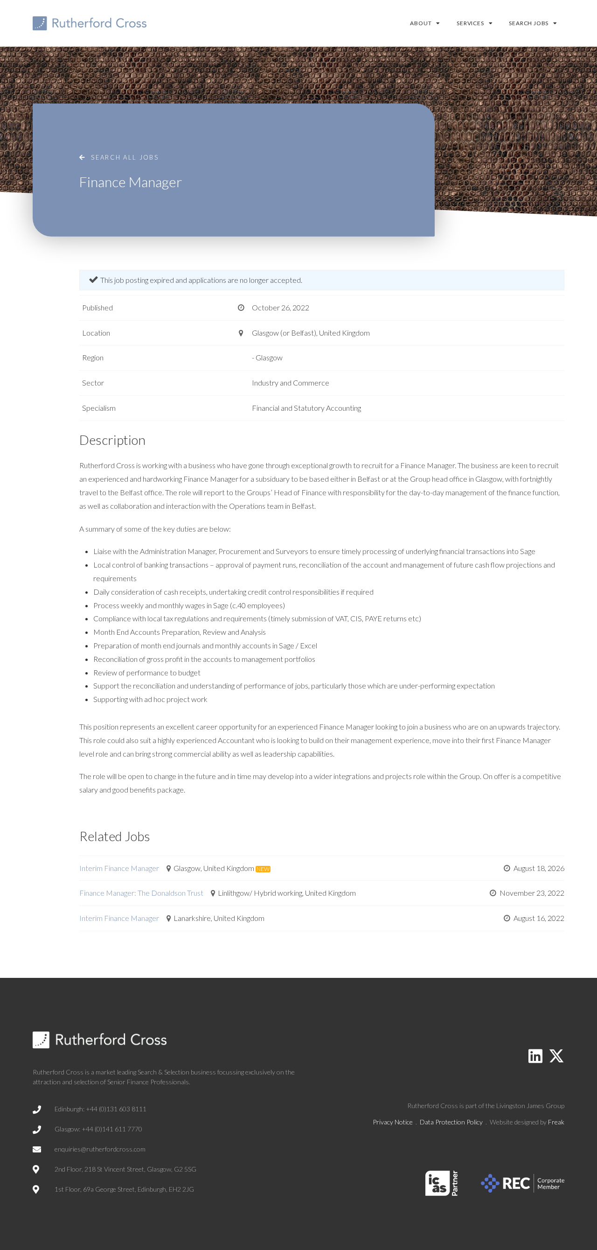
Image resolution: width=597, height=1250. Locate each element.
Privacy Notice (393, 1122)
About (420, 23)
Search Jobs (528, 23)
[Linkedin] (535, 1056)
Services (470, 23)
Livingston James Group (530, 1106)
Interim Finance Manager (119, 868)
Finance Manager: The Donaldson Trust (141, 892)
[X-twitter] (556, 1056)
